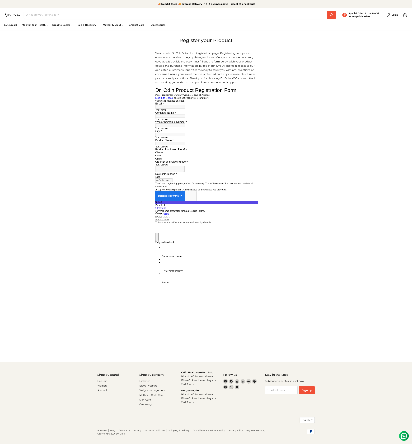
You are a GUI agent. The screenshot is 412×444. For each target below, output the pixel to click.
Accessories (158, 25)
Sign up (307, 390)
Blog (112, 430)
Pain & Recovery (87, 25)
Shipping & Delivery (178, 430)
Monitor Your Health (34, 25)
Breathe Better (61, 25)
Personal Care (136, 25)
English (305, 420)
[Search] (331, 15)
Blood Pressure (148, 385)
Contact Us (124, 430)
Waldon (102, 385)
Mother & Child (112, 25)
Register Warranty (255, 430)
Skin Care (145, 399)
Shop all (102, 390)
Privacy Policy (236, 430)
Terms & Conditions (155, 430)
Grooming (145, 404)
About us (102, 430)
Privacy (137, 430)
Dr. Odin (102, 381)
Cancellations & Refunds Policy (209, 430)
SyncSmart (10, 25)
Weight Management (152, 390)
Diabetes (144, 381)
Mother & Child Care (151, 395)
